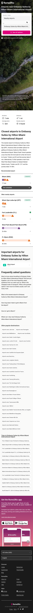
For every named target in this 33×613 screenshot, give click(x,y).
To (3, 23)
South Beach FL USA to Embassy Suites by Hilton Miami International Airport (16, 490)
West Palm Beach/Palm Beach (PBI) (14, 225)
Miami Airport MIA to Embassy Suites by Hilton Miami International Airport (16, 444)
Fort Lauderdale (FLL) (9, 212)
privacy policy (23, 98)
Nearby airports (9, 18)
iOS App (5, 591)
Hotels (3, 567)
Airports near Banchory (8, 356)
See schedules (7, 187)
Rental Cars (19, 567)
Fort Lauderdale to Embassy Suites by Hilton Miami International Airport (16, 448)
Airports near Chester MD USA (10, 417)
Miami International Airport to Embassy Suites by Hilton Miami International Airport (16, 471)
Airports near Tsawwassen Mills (10, 402)
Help (2, 584)
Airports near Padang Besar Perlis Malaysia (13, 364)
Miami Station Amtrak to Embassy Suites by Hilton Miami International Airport (16, 460)
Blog (2, 572)
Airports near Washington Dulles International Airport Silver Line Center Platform (16, 387)
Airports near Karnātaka (24, 333)
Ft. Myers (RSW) (7, 237)
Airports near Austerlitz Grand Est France (13, 371)
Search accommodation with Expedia (13, 38)
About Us (3, 579)
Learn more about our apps (8, 517)
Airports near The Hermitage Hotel (11, 383)
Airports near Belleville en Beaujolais (11, 413)
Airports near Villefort (7, 406)
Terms (15, 609)
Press (17, 579)
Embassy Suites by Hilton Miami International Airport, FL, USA (17, 26)
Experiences (4, 570)
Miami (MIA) (6, 176)
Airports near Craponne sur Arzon (11, 421)
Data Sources (20, 595)
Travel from (7, 15)
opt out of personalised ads (11, 99)
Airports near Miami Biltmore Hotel (11, 429)
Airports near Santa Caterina (9, 367)
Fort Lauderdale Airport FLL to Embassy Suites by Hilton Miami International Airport (16, 452)
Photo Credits (5, 595)
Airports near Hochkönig (8, 375)
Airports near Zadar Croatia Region (11, 337)
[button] (16, 32)
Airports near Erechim (24, 341)
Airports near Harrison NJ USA (10, 345)
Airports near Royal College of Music (11, 398)
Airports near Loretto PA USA (9, 341)
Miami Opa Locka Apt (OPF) (11, 200)
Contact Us (19, 584)
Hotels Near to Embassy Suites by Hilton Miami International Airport (16, 456)
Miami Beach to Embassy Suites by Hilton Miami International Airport (16, 463)
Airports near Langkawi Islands (10, 360)
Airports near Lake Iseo (8, 329)
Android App (21, 591)
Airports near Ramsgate (22, 329)
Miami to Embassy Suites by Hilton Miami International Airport (16, 486)
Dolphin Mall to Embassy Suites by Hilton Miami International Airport (16, 483)
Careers (3, 582)
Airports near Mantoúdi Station (10, 425)
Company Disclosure (23, 606)
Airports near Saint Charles (9, 348)
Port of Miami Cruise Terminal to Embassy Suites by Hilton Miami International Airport (16, 441)
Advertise (18, 582)
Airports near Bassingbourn (9, 390)
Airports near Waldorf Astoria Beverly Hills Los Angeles (16, 409)
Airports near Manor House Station (11, 394)
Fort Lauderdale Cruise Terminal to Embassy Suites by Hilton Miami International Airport (16, 475)
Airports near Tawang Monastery (10, 379)
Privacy (11, 609)
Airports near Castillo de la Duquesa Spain (13, 352)
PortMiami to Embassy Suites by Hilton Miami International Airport (16, 479)
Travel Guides (20, 570)
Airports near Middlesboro (9, 333)
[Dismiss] (30, 95)
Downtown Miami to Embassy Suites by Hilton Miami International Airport (16, 467)
